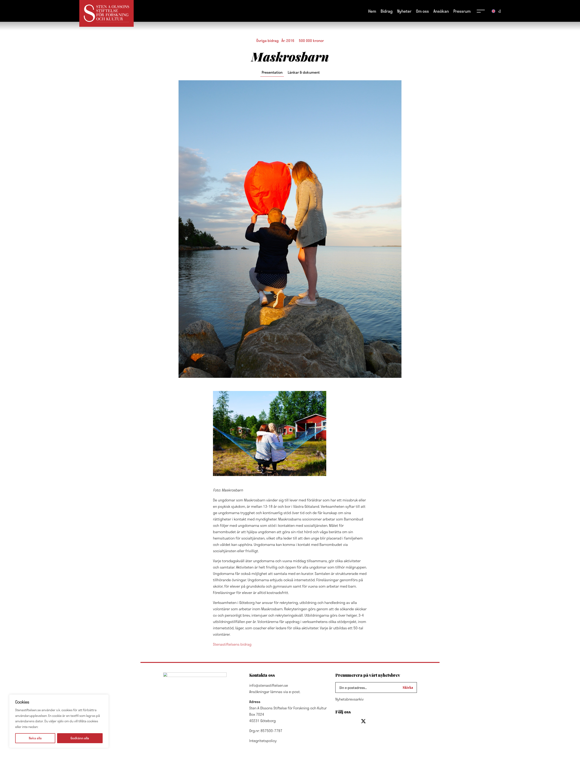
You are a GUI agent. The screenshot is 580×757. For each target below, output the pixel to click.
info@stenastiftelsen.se (268, 685)
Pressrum (462, 11)
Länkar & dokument (304, 72)
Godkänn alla (79, 738)
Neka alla (35, 738)
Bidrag (387, 11)
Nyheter (404, 11)
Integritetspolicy (263, 740)
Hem (372, 11)
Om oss (422, 11)
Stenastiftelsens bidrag (232, 644)
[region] (59, 721)
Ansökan (441, 11)
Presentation (272, 72)
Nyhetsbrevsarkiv (349, 699)
